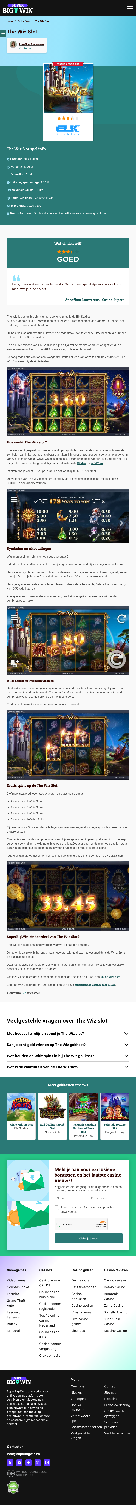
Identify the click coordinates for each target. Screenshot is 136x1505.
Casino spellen (82, 1305)
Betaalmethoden (84, 1287)
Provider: (16, 158)
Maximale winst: (23, 190)
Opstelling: (18, 174)
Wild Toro (97, 463)
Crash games (81, 1312)
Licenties (78, 1331)
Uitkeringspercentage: (25, 182)
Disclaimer (112, 1399)
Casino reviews (115, 1280)
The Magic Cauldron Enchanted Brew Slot (83, 1128)
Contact (110, 1386)
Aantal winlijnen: (21, 197)
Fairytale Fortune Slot (115, 1126)
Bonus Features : (22, 213)
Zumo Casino (114, 1305)
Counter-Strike (18, 1287)
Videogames (16, 1280)
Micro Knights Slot (21, 1124)
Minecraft (14, 1331)
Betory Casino (114, 1287)
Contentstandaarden (86, 1427)
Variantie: (17, 166)
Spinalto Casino (115, 1312)
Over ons (77, 1386)
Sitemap (110, 1392)
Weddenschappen (117, 1433)
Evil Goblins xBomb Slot (52, 1126)
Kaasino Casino (115, 1331)
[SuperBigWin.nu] (18, 8)
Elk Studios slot (110, 977)
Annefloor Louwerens (31, 44)
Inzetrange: (19, 205)
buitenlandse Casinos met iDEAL (95, 985)
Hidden (81, 463)
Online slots (80, 1280)
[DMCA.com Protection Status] (13, 1485)
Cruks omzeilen (50, 1355)
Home (10, 21)
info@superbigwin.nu (23, 1454)
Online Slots (24, 21)
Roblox (12, 1324)
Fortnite (13, 1294)
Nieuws (76, 1392)
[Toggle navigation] (130, 9)
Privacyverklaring (117, 1405)
